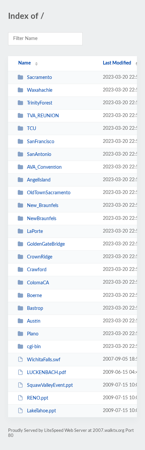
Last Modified (117, 63)
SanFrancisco (40, 141)
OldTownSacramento (48, 193)
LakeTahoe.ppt (41, 411)
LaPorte (35, 231)
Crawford (37, 270)
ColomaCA (38, 282)
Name (24, 63)
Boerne (34, 295)
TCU (31, 128)
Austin (33, 321)
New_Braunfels (42, 205)
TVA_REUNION (43, 116)
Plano (32, 334)
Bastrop (35, 308)
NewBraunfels (41, 218)
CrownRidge (39, 257)
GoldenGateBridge (46, 244)
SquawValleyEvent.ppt (50, 385)
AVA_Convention (44, 167)
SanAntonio (39, 154)
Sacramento (39, 77)
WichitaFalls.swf (43, 359)
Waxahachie (39, 90)
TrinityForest (39, 103)
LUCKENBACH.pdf (46, 372)
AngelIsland (39, 180)
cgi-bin (34, 346)
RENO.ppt (37, 398)
